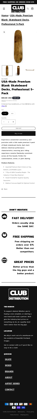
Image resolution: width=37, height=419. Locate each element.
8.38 (6, 113)
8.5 (13, 113)
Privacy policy (30, 411)
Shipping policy (24, 414)
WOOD (8, 365)
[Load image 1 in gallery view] (7, 70)
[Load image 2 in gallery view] (18, 70)
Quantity (3, 118)
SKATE (8, 359)
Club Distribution (11, 411)
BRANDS (9, 371)
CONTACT (9, 389)
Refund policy (21, 411)
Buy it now (18, 133)
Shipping (3, 100)
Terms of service (14, 414)
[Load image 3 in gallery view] (30, 70)
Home (4, 15)
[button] (4, 8)
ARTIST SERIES (12, 383)
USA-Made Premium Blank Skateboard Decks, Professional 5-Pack (17, 20)
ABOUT (8, 377)
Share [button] (5, 189)
